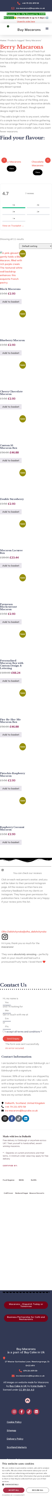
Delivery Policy (15, 1438)
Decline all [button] (37, 1490)
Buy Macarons (29, 30)
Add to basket (10, 301)
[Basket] (5, 29)
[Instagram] (4, 1118)
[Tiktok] (18, 1118)
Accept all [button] (14, 1490)
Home (3, 40)
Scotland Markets (17, 1447)
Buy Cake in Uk (34, 1352)
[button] (47, 28)
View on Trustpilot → (13, 225)
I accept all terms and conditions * (23, 1031)
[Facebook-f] (11, 1118)
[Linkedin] (25, 1118)
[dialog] (26, 1478)
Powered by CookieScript (13, 1495)
